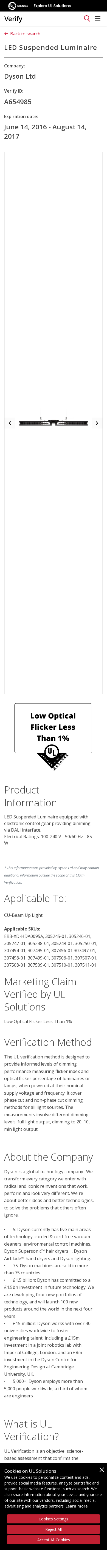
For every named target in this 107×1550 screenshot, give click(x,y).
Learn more (77, 1506)
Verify (13, 18)
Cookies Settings (53, 1519)
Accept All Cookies (53, 1539)
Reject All (53, 1529)
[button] (9, 423)
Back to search (25, 34)
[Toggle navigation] (87, 19)
